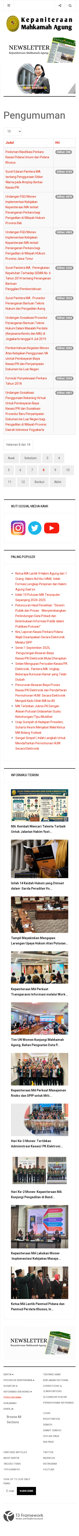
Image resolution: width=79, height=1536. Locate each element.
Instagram (50, 1464)
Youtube (48, 1469)
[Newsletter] (41, 50)
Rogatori (9, 1386)
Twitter (48, 1452)
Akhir (57, 482)
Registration (51, 1419)
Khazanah (10, 1403)
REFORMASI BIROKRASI (17, 1392)
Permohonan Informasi (58, 1403)
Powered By (23, 1516)
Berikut (39, 482)
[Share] (60, 5)
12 (23, 482)
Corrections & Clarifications (52, 1388)
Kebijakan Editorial (56, 1380)
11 (9, 482)
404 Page (48, 1442)
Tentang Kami (52, 1374)
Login (46, 1413)
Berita (7, 1374)
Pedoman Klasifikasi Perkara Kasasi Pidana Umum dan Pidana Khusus (27, 157)
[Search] (70, 5)
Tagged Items (12, 1464)
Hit (57, 142)
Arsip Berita (11, 1458)
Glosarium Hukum (55, 1397)
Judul (9, 142)
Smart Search (52, 1430)
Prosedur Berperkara (18, 1380)
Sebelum (30, 458)
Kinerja (8, 1409)
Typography (12, 1469)
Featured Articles (15, 1452)
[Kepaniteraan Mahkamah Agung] (39, 23)
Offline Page (51, 1436)
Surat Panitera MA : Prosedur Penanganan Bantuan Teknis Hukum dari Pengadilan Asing (25, 303)
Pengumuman (12, 1397)
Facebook (49, 1458)
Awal (11, 458)
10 (68, 470)
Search (47, 1425)
